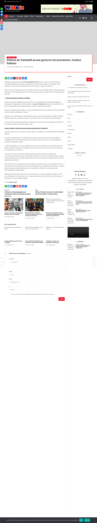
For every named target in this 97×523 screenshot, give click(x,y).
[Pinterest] (1, 23)
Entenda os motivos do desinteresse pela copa (52, 241)
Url (10, 286)
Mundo (69, 137)
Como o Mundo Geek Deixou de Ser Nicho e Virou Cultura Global (34, 241)
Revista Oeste (13, 182)
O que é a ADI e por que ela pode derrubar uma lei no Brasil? (13, 213)
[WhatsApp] (1, 8)
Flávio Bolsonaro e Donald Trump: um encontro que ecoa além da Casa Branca (33, 214)
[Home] (6, 16)
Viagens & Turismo (40, 21)
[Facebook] (1, 14)
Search (70, 76)
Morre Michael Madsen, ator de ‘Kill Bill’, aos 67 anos (83, 211)
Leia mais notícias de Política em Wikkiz (18, 98)
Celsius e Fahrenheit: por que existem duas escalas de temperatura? (83, 246)
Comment (11, 259)
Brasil (69, 118)
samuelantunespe (29, 66)
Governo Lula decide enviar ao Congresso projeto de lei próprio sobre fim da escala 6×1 (55, 214)
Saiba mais (87, 520)
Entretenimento (39, 16)
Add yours (28, 253)
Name (10, 271)
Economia (70, 125)
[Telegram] (1, 11)
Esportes (26, 16)
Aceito (81, 520)
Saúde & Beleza (69, 16)
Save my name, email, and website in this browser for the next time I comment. (33, 294)
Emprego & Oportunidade (11, 19)
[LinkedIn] (1, 25)
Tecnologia (20, 16)
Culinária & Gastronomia (58, 16)
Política (32, 16)
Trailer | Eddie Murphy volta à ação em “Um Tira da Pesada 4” (84, 220)
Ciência (48, 16)
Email (10, 279)
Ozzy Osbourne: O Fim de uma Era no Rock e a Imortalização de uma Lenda (84, 203)
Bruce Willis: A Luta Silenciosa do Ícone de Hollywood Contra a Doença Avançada (84, 194)
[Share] (1, 28)
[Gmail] (1, 20)
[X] (1, 17)
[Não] (95, 521)
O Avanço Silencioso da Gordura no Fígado (13, 241)
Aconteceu (11, 16)
